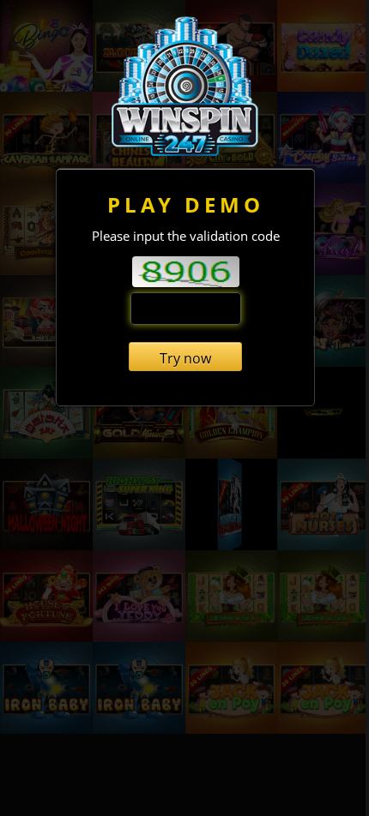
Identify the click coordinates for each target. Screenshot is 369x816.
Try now (185, 358)
